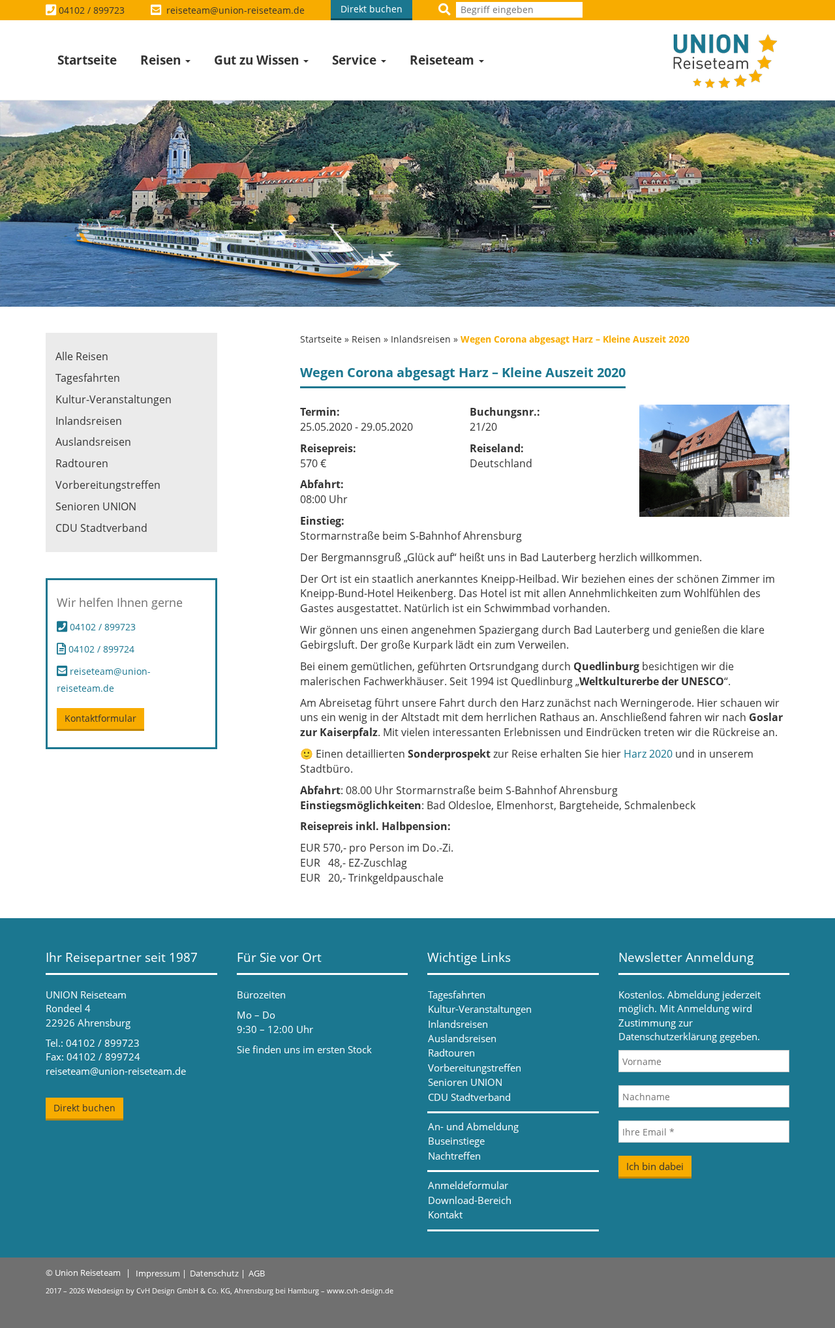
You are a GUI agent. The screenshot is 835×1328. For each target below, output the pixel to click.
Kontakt (445, 1214)
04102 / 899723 (92, 10)
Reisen (162, 60)
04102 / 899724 (100, 649)
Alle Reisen (81, 356)
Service (356, 60)
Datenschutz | (217, 1273)
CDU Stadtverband (101, 528)
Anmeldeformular (468, 1185)
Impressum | (161, 1273)
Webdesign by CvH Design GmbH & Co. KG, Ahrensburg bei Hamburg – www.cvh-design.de (240, 1290)
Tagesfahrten (87, 378)
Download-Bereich (469, 1200)
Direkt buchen (371, 9)
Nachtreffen (454, 1155)
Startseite (87, 60)
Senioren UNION (95, 506)
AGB (257, 1273)
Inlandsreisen (421, 339)
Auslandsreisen (93, 442)
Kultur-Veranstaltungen (113, 399)
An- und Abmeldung (473, 1126)
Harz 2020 (648, 754)
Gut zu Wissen (258, 60)
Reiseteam (444, 60)
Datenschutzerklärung (667, 1036)
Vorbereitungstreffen (107, 485)
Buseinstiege (456, 1140)
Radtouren (81, 463)
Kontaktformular (100, 718)
